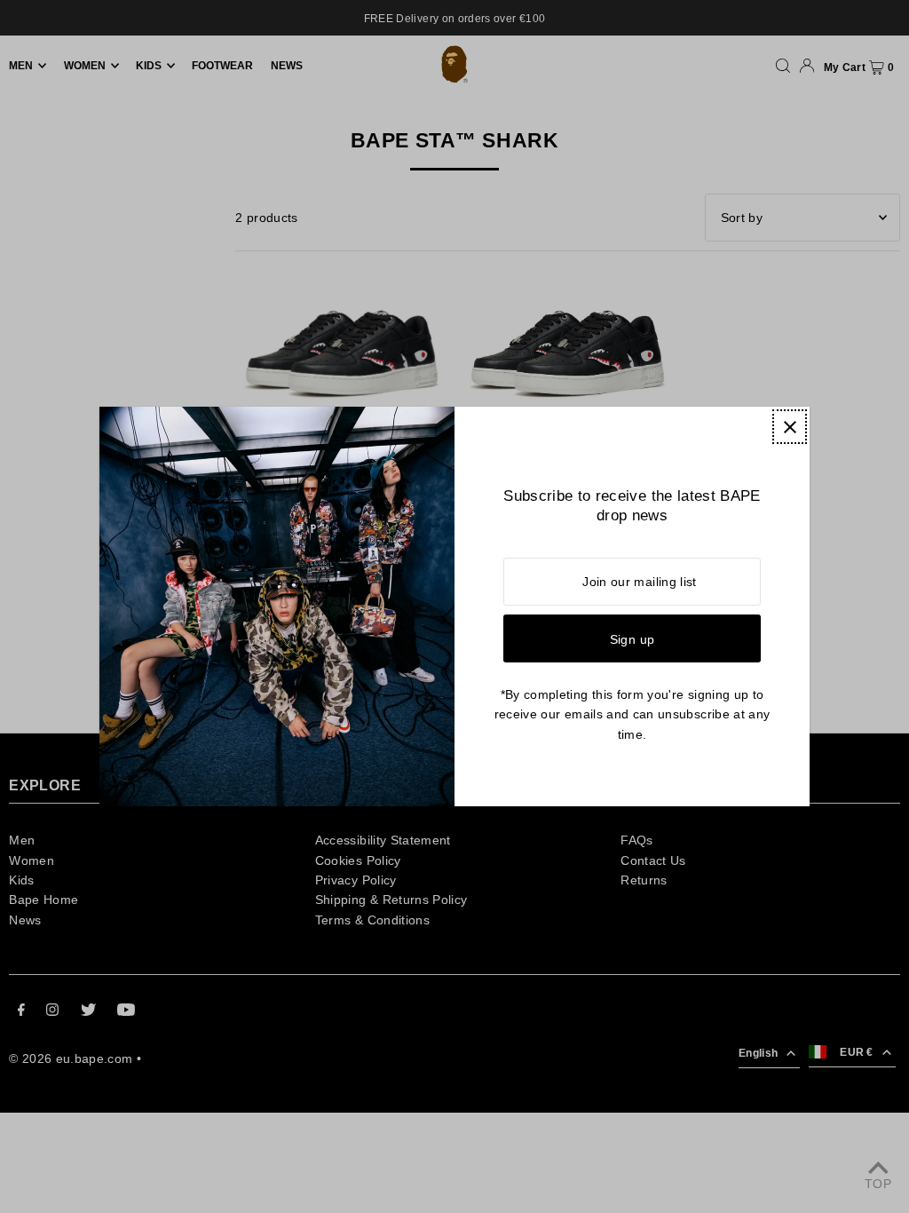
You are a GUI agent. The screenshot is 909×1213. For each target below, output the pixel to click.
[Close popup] (789, 426)
